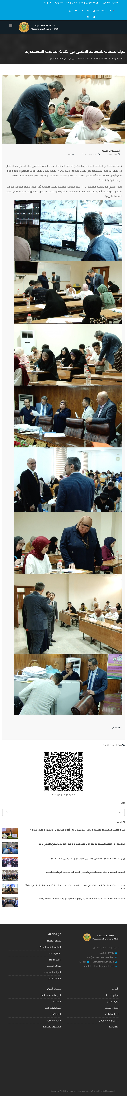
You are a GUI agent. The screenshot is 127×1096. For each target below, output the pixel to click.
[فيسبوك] (82, 10)
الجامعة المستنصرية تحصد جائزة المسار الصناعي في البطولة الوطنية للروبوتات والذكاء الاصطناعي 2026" (81, 898)
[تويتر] (76, 10)
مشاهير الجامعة (54, 966)
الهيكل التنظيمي (111, 1008)
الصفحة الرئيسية (111, 150)
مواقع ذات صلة (111, 995)
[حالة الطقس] (94, 17)
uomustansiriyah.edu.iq (103, 962)
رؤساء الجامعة (54, 960)
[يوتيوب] (69, 10)
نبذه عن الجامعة (54, 941)
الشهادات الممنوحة (52, 972)
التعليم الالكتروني (110, 2)
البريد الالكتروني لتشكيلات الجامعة (99, 966)
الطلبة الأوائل (55, 1014)
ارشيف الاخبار (112, 1002)
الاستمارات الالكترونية (52, 1027)
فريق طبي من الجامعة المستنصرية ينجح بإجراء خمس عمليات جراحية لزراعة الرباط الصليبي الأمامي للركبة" (81, 844)
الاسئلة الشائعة (54, 979)
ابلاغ (110, 10)
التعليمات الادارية (54, 1021)
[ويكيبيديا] (88, 10)
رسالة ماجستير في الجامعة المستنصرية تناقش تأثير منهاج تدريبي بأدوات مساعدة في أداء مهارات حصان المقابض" (77, 830)
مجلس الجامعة (54, 953)
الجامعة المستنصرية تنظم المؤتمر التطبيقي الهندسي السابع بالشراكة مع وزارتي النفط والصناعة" (85, 872)
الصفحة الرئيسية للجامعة (114, 58)
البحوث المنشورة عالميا (51, 995)
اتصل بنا (82, 962)
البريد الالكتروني (92, 2)
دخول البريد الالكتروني (108, 1021)
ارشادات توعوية (98, 10)
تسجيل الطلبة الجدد (53, 1008)
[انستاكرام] (88, 17)
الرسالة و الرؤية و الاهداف (50, 947)
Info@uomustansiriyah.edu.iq (100, 957)
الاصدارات (57, 1002)
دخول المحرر (77, 2)
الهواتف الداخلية (111, 1014)
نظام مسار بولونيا (61, 2)
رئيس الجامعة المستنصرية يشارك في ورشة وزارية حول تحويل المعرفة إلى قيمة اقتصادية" (87, 858)
